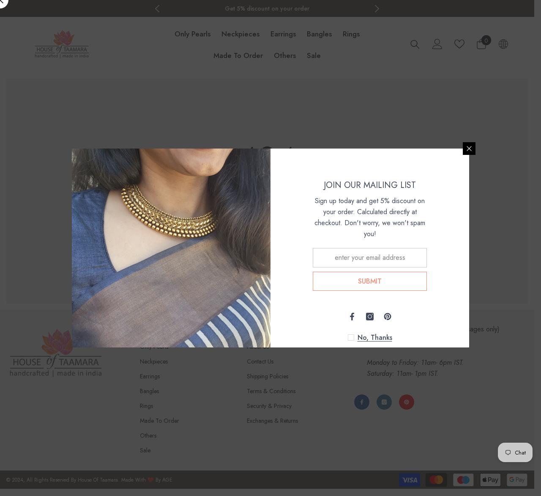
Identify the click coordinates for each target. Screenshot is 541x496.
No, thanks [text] (375, 337)
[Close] (469, 148)
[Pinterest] (387, 316)
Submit (370, 281)
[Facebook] (352, 316)
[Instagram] (370, 316)
